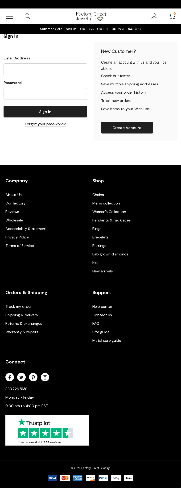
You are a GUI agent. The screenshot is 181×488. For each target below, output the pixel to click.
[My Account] (154, 16)
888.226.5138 (16, 388)
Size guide (101, 332)
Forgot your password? (45, 123)
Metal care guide (106, 340)
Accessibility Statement (26, 228)
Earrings (99, 245)
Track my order (18, 306)
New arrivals (102, 271)
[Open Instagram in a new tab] (45, 377)
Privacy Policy (17, 237)
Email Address (17, 58)
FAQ (95, 323)
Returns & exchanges (23, 323)
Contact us (102, 315)
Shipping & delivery (21, 315)
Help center (102, 306)
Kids (95, 262)
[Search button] (28, 16)
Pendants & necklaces (111, 220)
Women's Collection (109, 211)
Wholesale (14, 220)
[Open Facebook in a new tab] (10, 377)
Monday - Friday (19, 397)
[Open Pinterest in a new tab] (33, 377)
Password (13, 82)
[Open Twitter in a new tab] (21, 377)
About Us (13, 194)
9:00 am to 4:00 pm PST (26, 405)
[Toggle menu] (9, 16)
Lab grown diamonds (110, 254)
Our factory (15, 203)
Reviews (12, 211)
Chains (98, 194)
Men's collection (106, 203)
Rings (96, 228)
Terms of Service (19, 245)
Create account (127, 127)
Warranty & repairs (21, 332)
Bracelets (100, 237)
